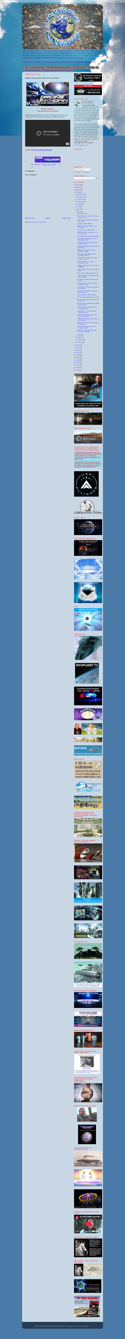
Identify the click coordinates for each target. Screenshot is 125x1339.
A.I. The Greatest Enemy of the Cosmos (88, 297)
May (78, 211)
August (79, 204)
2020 (77, 350)
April (78, 334)
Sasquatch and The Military (84, 223)
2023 (77, 192)
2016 (77, 360)
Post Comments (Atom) (39, 222)
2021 (77, 347)
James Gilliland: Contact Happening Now (88, 236)
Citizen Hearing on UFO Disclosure (86, 294)
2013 (77, 367)
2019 (77, 352)
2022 (77, 345)
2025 (77, 187)
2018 (77, 355)
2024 (77, 189)
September (80, 201)
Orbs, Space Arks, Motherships (85, 230)
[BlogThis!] (27, 167)
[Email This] (26, 167)
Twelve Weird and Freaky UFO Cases (87, 273)
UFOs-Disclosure (88, 101)
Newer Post (29, 218)
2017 (77, 357)
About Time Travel (82, 213)
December (80, 194)
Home (48, 218)
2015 (77, 362)
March (79, 337)
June (78, 209)
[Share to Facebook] (31, 167)
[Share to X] (29, 167)
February (80, 339)
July (78, 206)
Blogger (87, 1326)
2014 (77, 365)
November (80, 196)
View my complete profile (81, 145)
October (79, 199)
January (79, 342)
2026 (77, 184)
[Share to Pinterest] (32, 167)
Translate (87, 172)
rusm (76, 1326)
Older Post (66, 218)
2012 (77, 370)
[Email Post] (59, 164)
